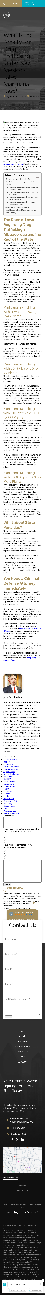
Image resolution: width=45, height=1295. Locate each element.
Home (22, 1031)
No (4, 842)
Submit (7, 884)
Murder (6, 796)
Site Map (22, 1185)
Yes (4, 837)
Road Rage (8, 803)
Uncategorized (9, 811)
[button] (4, 1284)
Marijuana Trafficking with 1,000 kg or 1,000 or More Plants (22, 203)
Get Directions (9, 1177)
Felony (6, 789)
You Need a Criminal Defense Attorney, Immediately (21, 211)
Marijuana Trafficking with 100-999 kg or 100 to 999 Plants (23, 198)
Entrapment (8, 784)
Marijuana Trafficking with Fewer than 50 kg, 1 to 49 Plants (23, 188)
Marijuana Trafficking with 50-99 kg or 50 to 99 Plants (23, 193)
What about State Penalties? (17, 207)
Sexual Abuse (9, 806)
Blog (23, 1056)
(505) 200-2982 (19, 1133)
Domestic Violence (11, 774)
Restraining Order (11, 801)
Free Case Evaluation (29, 3)
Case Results (22, 1051)
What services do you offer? (18, 1290)
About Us (22, 1036)
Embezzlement (9, 781)
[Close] (43, 1280)
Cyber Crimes (9, 771)
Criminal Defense (10, 769)
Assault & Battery (10, 759)
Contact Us (22, 1062)
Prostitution (8, 798)
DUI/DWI (7, 779)
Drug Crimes (8, 776)
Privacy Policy (22, 1190)
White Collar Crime (11, 813)
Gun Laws (7, 791)
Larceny (6, 793)
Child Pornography (11, 766)
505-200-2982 (13, 4)
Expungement (9, 786)
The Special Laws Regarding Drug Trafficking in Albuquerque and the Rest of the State (21, 182)
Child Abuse (8, 764)
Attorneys (22, 1041)
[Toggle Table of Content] (36, 176)
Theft (5, 808)
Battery (6, 762)
